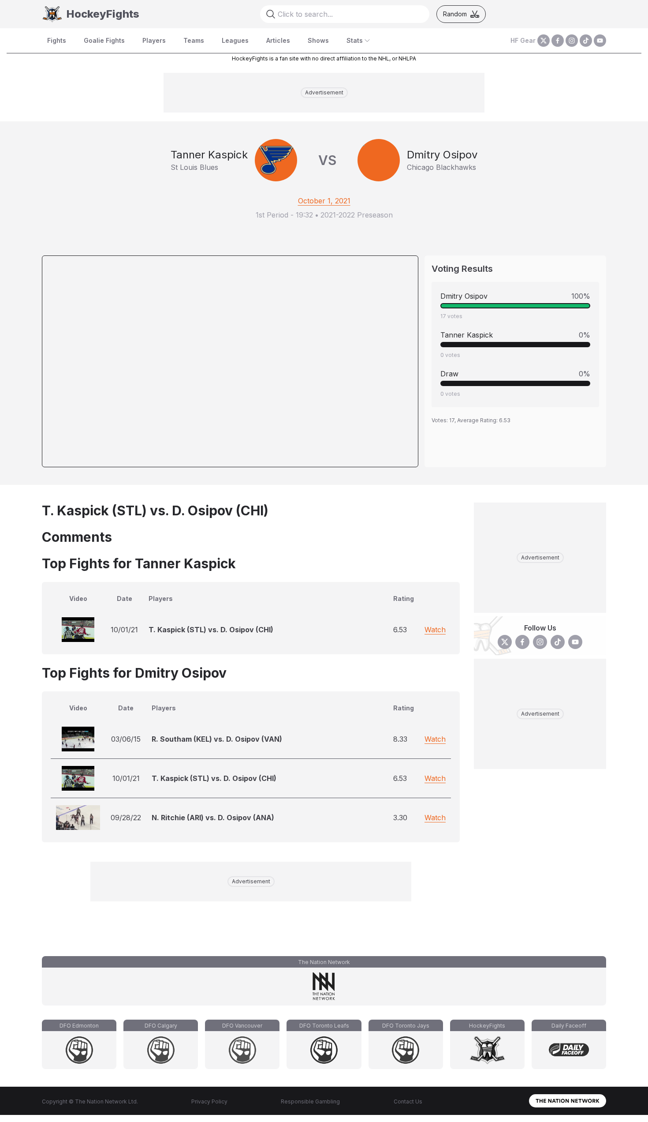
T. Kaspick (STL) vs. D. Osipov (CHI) (211, 629)
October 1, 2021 (324, 200)
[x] (543, 40)
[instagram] (572, 40)
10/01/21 (124, 629)
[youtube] (600, 40)
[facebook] (557, 40)
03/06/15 (126, 739)
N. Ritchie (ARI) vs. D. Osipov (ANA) (213, 817)
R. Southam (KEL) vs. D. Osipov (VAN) (217, 739)
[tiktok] (586, 40)
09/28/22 (126, 817)
